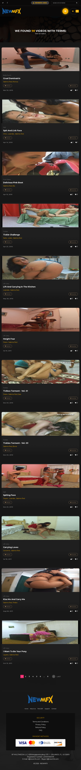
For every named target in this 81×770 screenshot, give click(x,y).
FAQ (40, 730)
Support (47, 708)
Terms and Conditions (41, 722)
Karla (5, 238)
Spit (4, 127)
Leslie (10, 238)
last (58, 677)
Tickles (5, 231)
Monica (15, 82)
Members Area (40, 3)
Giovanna (6, 551)
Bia (14, 186)
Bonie (15, 446)
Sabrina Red (7, 82)
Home (26, 708)
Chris (5, 134)
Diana (5, 342)
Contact (53, 708)
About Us (33, 708)
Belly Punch (7, 75)
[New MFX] (11, 11)
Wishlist (8, 85)
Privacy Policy (40, 725)
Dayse (5, 498)
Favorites (73, 85)
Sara (19, 394)
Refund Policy (40, 727)
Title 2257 (40, 708)
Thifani (15, 603)
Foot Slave (7, 179)
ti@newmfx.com (34, 759)
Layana (6, 655)
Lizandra (11, 134)
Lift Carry (6, 283)
